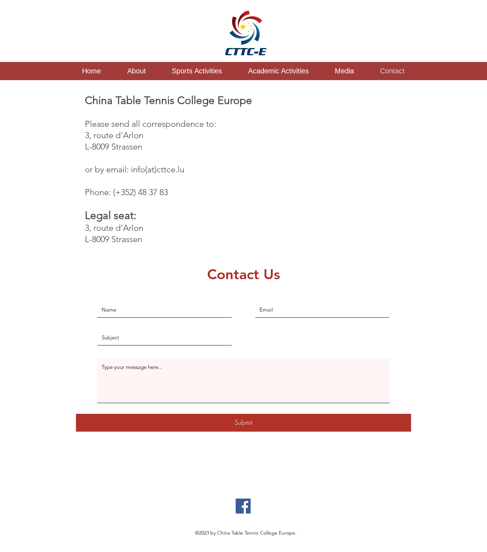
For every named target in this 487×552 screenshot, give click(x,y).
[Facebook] (243, 506)
